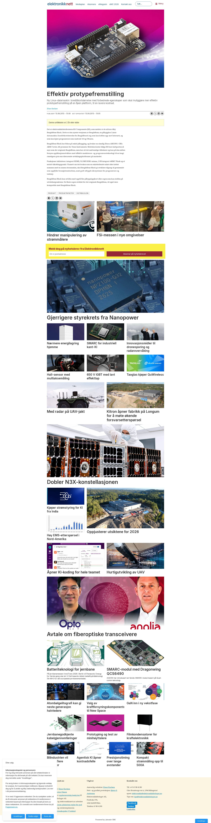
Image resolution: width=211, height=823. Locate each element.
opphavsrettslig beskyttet (69, 795)
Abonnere (91, 4)
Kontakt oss (126, 4)
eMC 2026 (114, 4)
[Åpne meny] (156, 4)
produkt (52, 193)
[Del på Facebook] (151, 113)
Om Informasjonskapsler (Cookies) (61, 811)
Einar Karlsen (64, 789)
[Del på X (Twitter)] (155, 113)
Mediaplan (80, 4)
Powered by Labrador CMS (105, 820)
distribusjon (82, 193)
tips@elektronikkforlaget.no (146, 797)
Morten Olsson (61, 792)
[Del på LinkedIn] (158, 113)
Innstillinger (201, 821)
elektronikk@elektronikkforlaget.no (147, 794)
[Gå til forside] (60, 4)
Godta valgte (33, 816)
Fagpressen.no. (12, 807)
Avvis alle (47, 816)
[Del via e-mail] (162, 113)
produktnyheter (66, 193)
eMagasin (102, 4)
